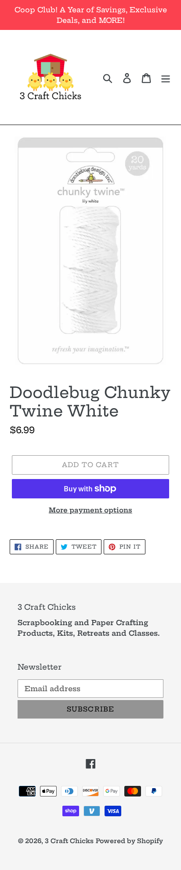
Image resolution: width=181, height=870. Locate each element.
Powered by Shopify (129, 841)
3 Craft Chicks (69, 841)
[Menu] (165, 77)
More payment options (90, 510)
